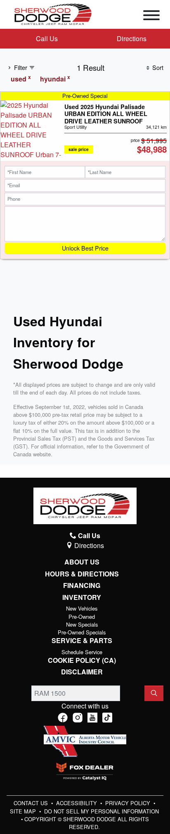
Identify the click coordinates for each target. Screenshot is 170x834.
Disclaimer (82, 672)
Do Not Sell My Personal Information (101, 811)
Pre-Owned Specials (82, 632)
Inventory (81, 597)
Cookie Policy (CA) (82, 660)
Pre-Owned (81, 616)
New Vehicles (81, 608)
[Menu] (151, 16)
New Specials (82, 624)
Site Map (24, 811)
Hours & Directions (82, 574)
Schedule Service (81, 652)
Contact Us (32, 803)
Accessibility (77, 803)
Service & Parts (82, 640)
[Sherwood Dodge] (53, 13)
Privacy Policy (128, 803)
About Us (81, 562)
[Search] (153, 693)
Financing (81, 585)
